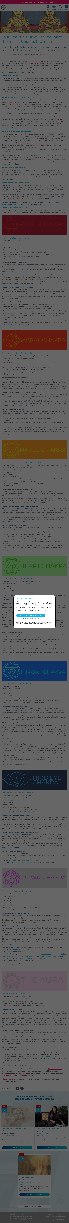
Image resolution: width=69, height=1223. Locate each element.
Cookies (46, 612)
